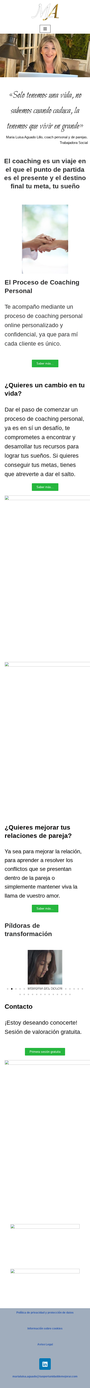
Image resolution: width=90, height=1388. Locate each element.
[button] (9, 970)
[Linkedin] (45, 1364)
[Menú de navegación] (45, 29)
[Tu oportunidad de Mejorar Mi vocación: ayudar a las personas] (45, 12)
